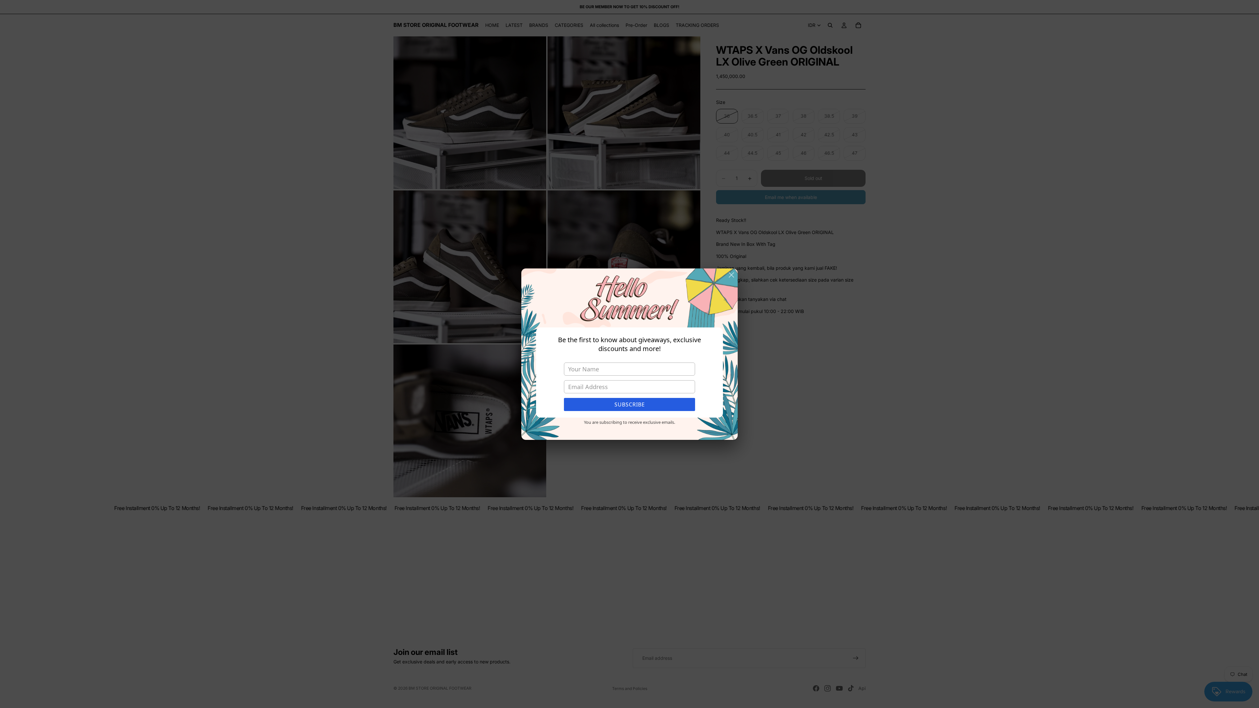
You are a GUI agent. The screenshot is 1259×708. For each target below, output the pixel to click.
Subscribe (629, 404)
